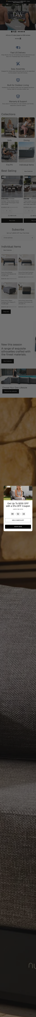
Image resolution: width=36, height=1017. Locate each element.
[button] (18, 520)
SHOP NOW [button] (18, 526)
